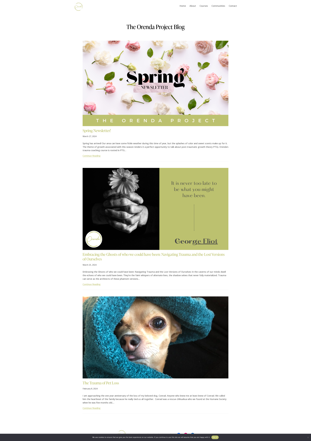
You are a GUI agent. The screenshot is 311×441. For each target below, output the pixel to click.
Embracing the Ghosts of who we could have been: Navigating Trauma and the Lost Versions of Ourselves (154, 256)
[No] (308, 437)
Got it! (215, 437)
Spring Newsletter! (97, 130)
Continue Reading (91, 155)
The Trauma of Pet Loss (101, 383)
